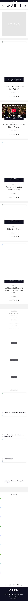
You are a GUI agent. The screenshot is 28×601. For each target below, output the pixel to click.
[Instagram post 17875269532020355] (4, 511)
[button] (3, 6)
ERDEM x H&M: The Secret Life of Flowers (14, 125)
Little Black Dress (14, 229)
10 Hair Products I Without (14, 87)
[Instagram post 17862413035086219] (4, 539)
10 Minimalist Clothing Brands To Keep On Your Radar (14, 290)
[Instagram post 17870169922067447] (4, 530)
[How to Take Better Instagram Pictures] (14, 402)
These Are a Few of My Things (14, 188)
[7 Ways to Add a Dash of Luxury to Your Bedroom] (14, 470)
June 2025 (14, 319)
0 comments (12, 79)
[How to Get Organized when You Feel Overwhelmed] (14, 424)
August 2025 (14, 315)
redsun (19, 79)
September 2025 (14, 313)
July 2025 (14, 317)
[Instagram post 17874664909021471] (4, 577)
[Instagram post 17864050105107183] (4, 502)
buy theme (13, 598)
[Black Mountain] (14, 448)
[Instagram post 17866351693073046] (4, 521)
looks (14, 84)
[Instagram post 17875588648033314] (4, 558)
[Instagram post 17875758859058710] (4, 567)
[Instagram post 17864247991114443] (4, 549)
